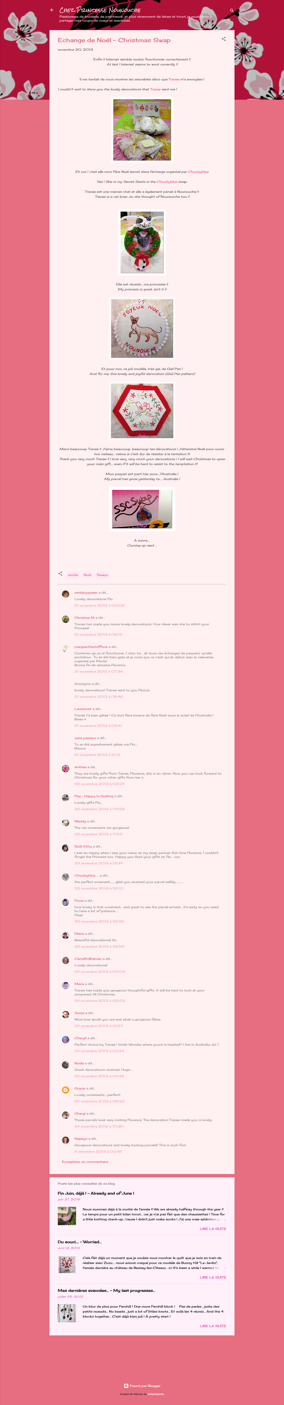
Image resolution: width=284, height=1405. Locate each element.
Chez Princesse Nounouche (100, 10)
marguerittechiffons (90, 647)
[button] (223, 39)
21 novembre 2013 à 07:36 (98, 671)
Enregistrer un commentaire (85, 1162)
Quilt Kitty (83, 846)
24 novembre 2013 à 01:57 (98, 1026)
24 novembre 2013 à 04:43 (99, 1076)
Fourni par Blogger (145, 1386)
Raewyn (80, 1139)
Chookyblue (198, 172)
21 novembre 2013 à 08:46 (98, 697)
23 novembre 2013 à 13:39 (98, 863)
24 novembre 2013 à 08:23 (99, 1101)
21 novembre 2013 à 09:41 (98, 726)
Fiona (79, 901)
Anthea (80, 767)
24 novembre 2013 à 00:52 (99, 1001)
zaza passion (85, 738)
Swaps (102, 575)
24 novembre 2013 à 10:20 (99, 1126)
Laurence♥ (82, 709)
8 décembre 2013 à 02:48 (98, 1151)
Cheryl (79, 1113)
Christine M (84, 618)
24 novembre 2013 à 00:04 (99, 972)
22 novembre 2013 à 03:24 (99, 784)
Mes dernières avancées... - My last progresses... (106, 1290)
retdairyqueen (86, 592)
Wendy (80, 821)
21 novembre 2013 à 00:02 (99, 605)
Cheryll (80, 1038)
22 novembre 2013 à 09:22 (99, 809)
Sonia (79, 1013)
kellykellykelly (156, 1394)
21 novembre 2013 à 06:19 (98, 634)
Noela (79, 1063)
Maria (79, 934)
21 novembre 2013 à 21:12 (97, 755)
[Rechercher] (232, 11)
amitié (73, 575)
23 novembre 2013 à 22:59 (99, 946)
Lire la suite (213, 1229)
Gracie (80, 1088)
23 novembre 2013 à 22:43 (99, 921)
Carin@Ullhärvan (88, 959)
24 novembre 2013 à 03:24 (99, 1051)
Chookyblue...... (86, 875)
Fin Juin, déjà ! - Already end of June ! (96, 1193)
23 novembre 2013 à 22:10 (98, 888)
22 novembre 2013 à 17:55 (98, 834)
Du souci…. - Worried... (80, 1241)
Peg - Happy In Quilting (93, 796)
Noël (87, 575)
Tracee (174, 79)
